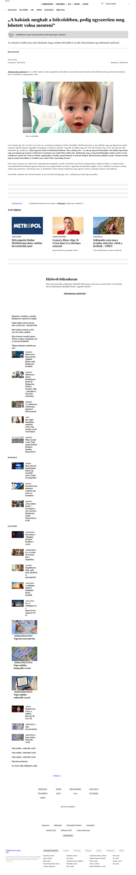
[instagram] (123, 4)
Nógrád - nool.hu (94, 861)
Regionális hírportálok (51, 850)
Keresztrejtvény (23, 636)
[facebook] (121, 4)
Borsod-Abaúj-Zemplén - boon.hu (51, 863)
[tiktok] (122, 4)
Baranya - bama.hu (47, 858)
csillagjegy (30, 583)
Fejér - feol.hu (69, 858)
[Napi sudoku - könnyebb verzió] (24, 671)
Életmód (23, 10)
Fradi (77, 4)
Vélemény (43, 793)
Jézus (27, 417)
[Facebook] (62, 813)
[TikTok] (68, 813)
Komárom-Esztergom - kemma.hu (98, 858)
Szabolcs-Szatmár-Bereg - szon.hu (98, 866)
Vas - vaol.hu (116, 858)
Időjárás (60, 4)
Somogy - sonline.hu (94, 863)
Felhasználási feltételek (74, 825)
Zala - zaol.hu (116, 863)
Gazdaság (77, 850)
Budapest (29, 352)
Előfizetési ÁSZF (66, 830)
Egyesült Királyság (18, 66)
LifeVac (45, 66)
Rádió (121, 850)
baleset (28, 483)
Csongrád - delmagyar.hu (49, 866)
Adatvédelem (90, 825)
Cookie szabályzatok (83, 830)
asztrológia (30, 532)
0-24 (69, 4)
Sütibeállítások (68, 835)
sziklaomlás (97, 236)
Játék (85, 4)
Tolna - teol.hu (116, 855)
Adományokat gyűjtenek (17, 72)
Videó (42, 798)
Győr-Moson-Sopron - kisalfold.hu (74, 861)
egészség (29, 565)
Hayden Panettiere (59, 236)
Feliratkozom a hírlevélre (75, 293)
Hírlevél (60, 10)
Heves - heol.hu (70, 866)
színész (28, 706)
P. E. (15, 60)
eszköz (35, 66)
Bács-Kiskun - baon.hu (48, 855)
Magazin (88, 850)
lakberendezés (31, 550)
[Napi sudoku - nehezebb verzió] (24, 701)
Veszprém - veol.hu (117, 861)
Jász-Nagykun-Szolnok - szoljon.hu (98, 855)
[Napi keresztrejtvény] (24, 642)
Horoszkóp (47, 4)
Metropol (61, 203)
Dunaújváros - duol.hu (71, 855)
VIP (32, 10)
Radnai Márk (16, 236)
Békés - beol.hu (47, 861)
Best (58, 793)
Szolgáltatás (110, 850)
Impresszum (45, 825)
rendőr (28, 463)
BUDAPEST (49, 10)
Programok (75, 789)
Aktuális (12, 10)
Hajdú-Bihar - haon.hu (71, 863)
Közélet (66, 850)
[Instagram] (73, 813)
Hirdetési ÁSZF (51, 830)
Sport (39, 10)
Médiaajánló (58, 825)
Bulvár (99, 850)
